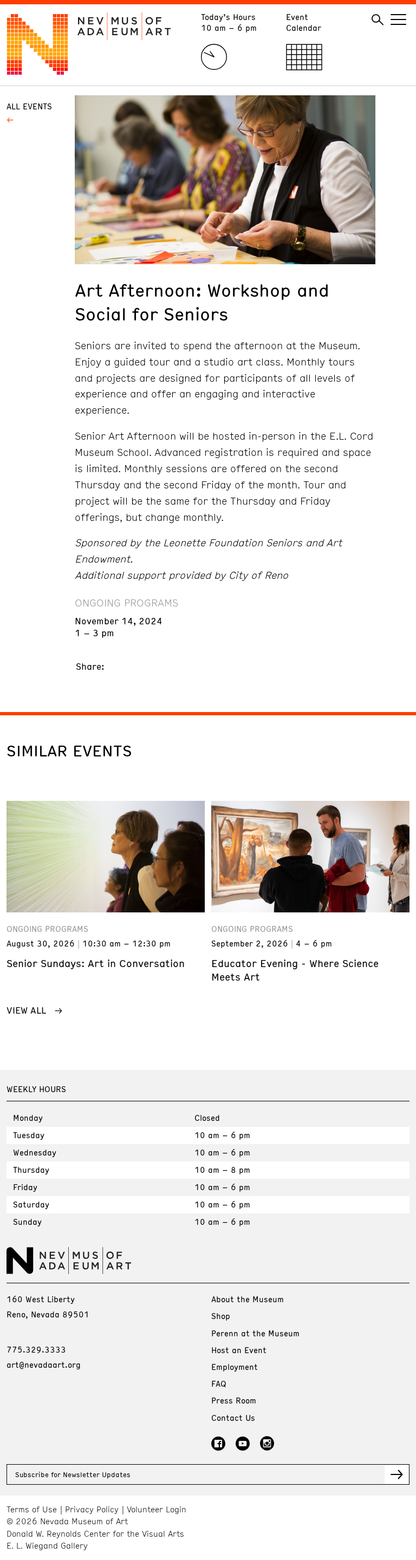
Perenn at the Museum (255, 1333)
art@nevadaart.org (43, 1364)
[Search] (378, 20)
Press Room (233, 1400)
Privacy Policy (92, 1509)
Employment (234, 1367)
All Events (29, 106)
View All (26, 1010)
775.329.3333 (36, 1349)
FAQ (218, 1383)
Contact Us (233, 1417)
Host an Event (238, 1350)
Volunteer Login (156, 1509)
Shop (220, 1316)
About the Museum (247, 1299)
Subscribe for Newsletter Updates (73, 1474)
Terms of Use (31, 1509)
